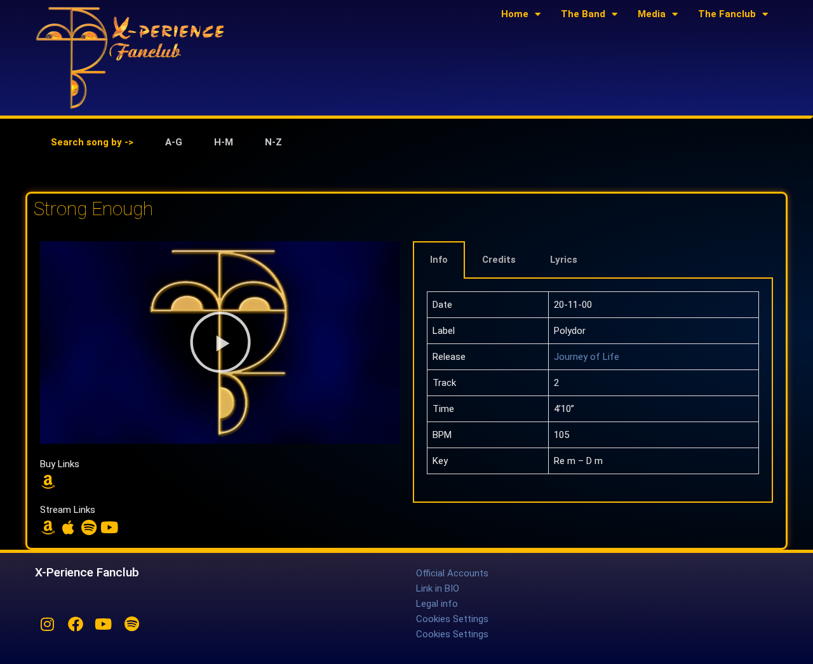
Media (652, 14)
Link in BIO (437, 588)
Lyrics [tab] (563, 259)
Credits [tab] (499, 259)
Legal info (437, 603)
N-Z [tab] (273, 142)
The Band (583, 14)
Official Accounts (452, 573)
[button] (220, 342)
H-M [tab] (223, 142)
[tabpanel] (406, 172)
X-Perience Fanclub (87, 572)
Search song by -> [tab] (92, 142)
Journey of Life (586, 356)
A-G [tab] (173, 142)
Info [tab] (439, 259)
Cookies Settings (452, 619)
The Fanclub (727, 14)
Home (514, 14)
